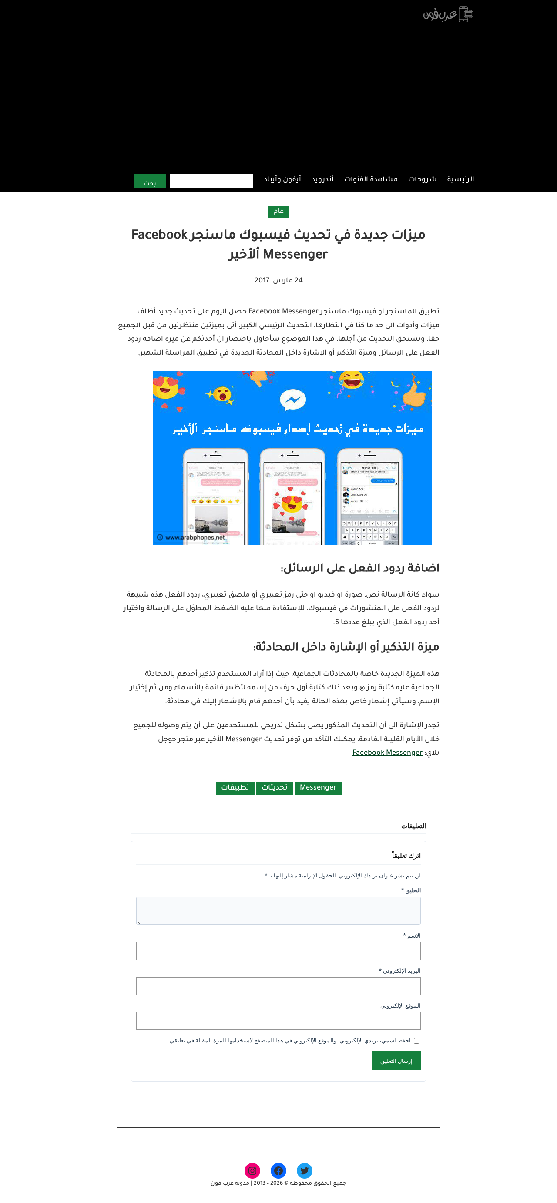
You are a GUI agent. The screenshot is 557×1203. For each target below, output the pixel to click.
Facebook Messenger (387, 753)
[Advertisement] (279, 98)
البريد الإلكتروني (400, 970)
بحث (150, 184)
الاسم (412, 935)
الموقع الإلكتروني (400, 1005)
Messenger (318, 788)
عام (279, 211)
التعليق (411, 890)
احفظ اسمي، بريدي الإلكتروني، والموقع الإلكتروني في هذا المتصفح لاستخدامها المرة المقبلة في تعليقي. (289, 1040)
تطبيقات (235, 788)
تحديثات (275, 788)
